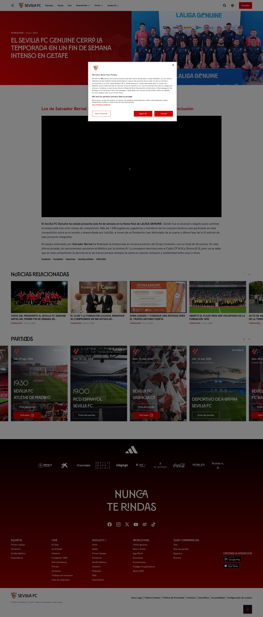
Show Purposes (101, 114)
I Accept (163, 114)
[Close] (173, 65)
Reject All (143, 114)
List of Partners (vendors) (101, 105)
